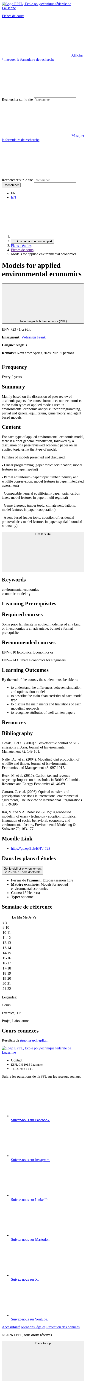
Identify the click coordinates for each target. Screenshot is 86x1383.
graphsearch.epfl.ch (34, 1040)
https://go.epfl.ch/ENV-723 (30, 848)
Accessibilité (11, 1327)
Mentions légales (33, 1327)
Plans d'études (21, 246)
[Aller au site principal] (45, 237)
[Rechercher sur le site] (36, 175)
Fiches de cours (13, 16)
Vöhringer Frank (33, 337)
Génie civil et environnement (23, 870)
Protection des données (63, 1327)
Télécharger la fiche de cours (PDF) (43, 321)
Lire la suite (43, 534)
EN (13, 197)
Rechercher (11, 185)
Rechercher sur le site (17, 99)
